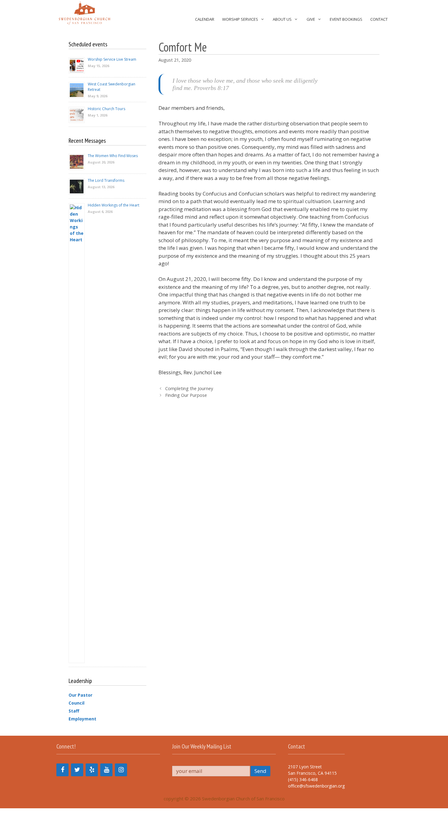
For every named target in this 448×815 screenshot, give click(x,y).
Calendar (204, 19)
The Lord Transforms (106, 180)
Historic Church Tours (106, 108)
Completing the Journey (189, 388)
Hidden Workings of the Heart (113, 205)
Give (311, 19)
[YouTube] (106, 769)
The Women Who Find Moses (113, 155)
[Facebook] (62, 769)
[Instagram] (121, 769)
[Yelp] (92, 769)
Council (76, 703)
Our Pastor (80, 695)
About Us (282, 19)
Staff (74, 711)
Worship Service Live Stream (112, 59)
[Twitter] (77, 769)
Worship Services (240, 19)
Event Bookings (346, 19)
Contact (379, 19)
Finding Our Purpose (186, 395)
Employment (82, 719)
